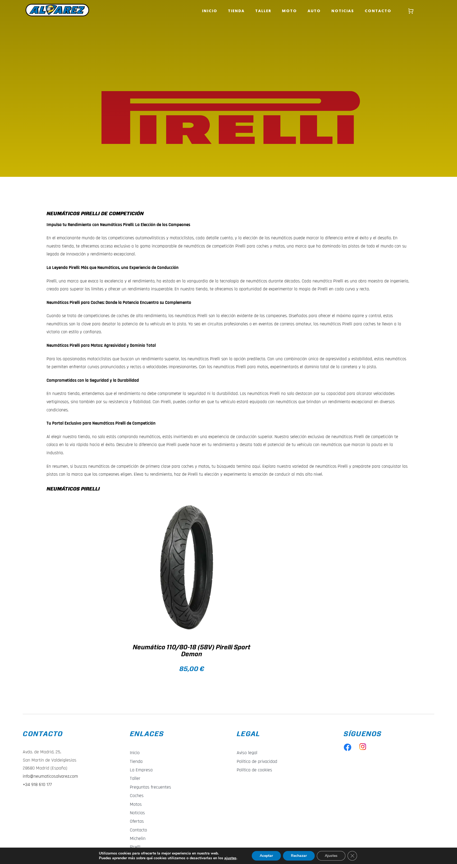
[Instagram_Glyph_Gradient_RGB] (362, 745)
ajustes (230, 858)
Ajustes (331, 855)
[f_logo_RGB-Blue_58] (347, 745)
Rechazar (299, 855)
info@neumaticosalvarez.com (50, 776)
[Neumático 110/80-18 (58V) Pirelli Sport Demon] (188, 567)
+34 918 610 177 (37, 784)
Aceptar (266, 855)
